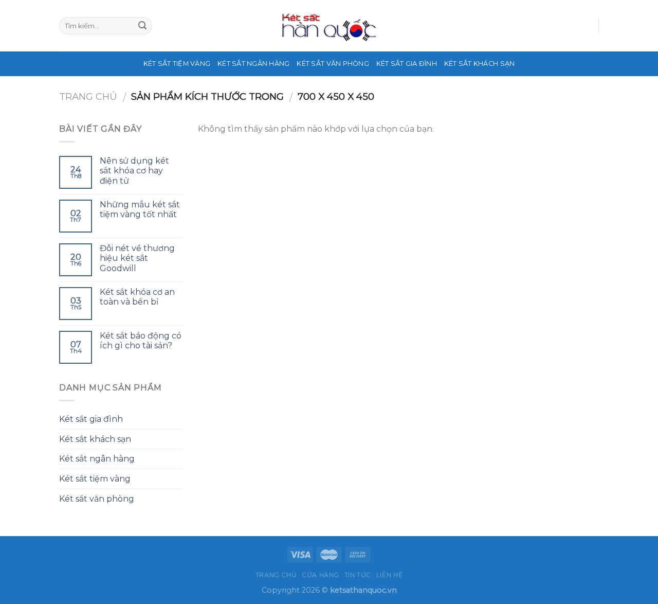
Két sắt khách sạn (479, 63)
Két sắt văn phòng (333, 63)
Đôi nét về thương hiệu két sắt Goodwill (137, 258)
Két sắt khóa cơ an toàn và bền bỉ (137, 297)
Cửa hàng (320, 575)
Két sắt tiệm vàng (176, 63)
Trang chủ (88, 96)
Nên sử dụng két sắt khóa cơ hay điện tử (134, 170)
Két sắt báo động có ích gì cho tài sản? (140, 340)
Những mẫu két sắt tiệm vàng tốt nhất (140, 209)
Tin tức (357, 575)
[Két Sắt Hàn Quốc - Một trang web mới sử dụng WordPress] (329, 26)
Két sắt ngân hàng (253, 63)
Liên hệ (389, 575)
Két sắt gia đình (406, 63)
